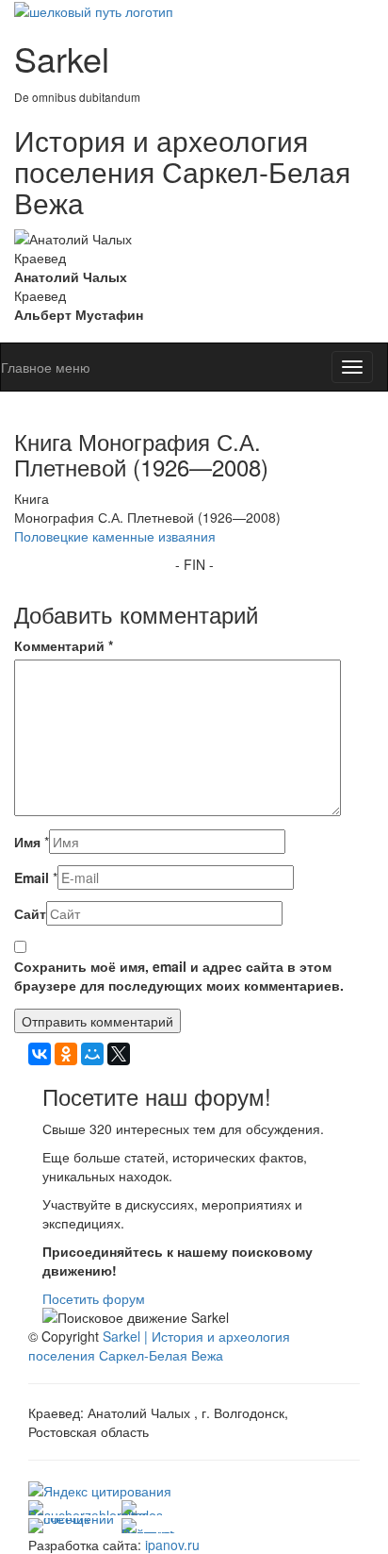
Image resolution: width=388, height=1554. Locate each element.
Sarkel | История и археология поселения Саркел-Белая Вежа (159, 1345)
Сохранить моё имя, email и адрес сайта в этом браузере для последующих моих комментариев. (179, 975)
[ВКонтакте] (39, 1054)
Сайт (30, 913)
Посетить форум (93, 1298)
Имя (27, 841)
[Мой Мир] (92, 1054)
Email (31, 877)
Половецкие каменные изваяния (115, 535)
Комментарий (63, 645)
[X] (118, 1054)
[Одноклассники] (66, 1054)
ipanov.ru (172, 1544)
